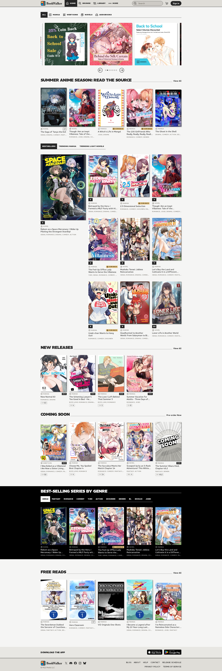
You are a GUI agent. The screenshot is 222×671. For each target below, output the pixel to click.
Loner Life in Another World (165, 333)
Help (145, 662)
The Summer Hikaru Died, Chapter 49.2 (167, 467)
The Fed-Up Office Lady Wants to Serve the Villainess (102, 270)
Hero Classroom (76, 625)
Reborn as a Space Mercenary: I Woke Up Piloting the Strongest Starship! (59, 230)
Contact (155, 662)
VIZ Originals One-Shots (109, 625)
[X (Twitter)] (66, 663)
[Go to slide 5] (112, 70)
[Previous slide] (100, 70)
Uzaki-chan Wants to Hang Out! (101, 334)
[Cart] (167, 3)
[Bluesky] (84, 663)
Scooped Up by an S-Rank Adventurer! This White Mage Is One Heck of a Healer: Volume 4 (139, 467)
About (137, 662)
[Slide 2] (111, 44)
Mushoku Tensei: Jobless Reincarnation (131, 270)
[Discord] (70, 663)
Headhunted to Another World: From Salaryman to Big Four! (134, 334)
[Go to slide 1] (105, 70)
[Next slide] (121, 70)
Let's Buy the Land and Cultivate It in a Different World (164, 270)
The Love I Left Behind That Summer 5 (109, 398)
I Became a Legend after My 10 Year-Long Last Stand (138, 626)
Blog (128, 662)
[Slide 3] (156, 44)
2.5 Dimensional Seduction (132, 206)
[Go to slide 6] (114, 70)
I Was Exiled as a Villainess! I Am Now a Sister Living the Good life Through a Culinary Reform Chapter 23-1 (53, 467)
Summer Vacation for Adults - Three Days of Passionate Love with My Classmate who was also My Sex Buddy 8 (140, 398)
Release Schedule (171, 662)
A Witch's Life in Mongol (109, 131)
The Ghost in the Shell (165, 131)
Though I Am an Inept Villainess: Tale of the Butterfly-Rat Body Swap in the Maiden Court (81, 132)
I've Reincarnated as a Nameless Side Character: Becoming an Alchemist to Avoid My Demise (167, 626)
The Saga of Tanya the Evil (53, 132)
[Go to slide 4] (111, 70)
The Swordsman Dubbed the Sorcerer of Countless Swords (53, 626)
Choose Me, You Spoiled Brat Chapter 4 (80, 467)
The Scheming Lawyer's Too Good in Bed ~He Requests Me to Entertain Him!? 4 (81, 398)
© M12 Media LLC (48, 667)
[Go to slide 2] (107, 70)
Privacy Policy (152, 667)
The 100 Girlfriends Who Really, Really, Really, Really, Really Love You (139, 132)
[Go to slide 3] (109, 70)
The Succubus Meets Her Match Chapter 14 (109, 467)
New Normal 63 (48, 397)
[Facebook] (75, 663)
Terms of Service (172, 667)
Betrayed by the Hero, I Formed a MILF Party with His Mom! (102, 207)
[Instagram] (80, 663)
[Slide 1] (66, 44)
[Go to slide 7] (116, 70)
